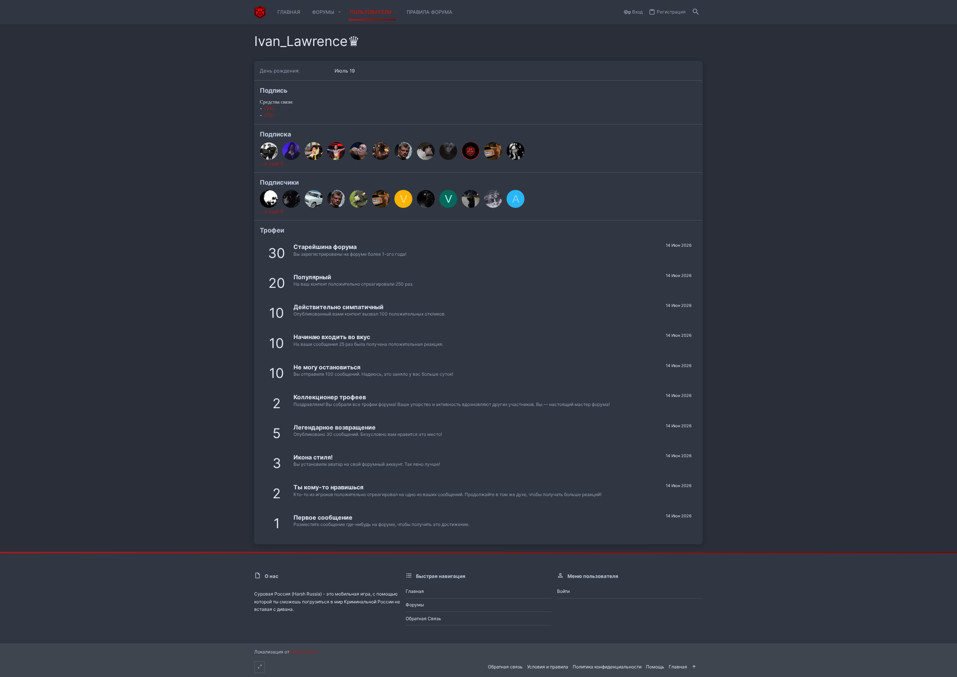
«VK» (269, 108)
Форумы (415, 604)
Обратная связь (423, 618)
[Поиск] (696, 12)
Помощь (655, 667)
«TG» (269, 115)
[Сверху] (693, 667)
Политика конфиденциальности (607, 667)
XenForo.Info (303, 652)
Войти (563, 591)
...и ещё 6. (272, 163)
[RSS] (700, 666)
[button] (339, 12)
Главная (415, 591)
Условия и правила (547, 667)
